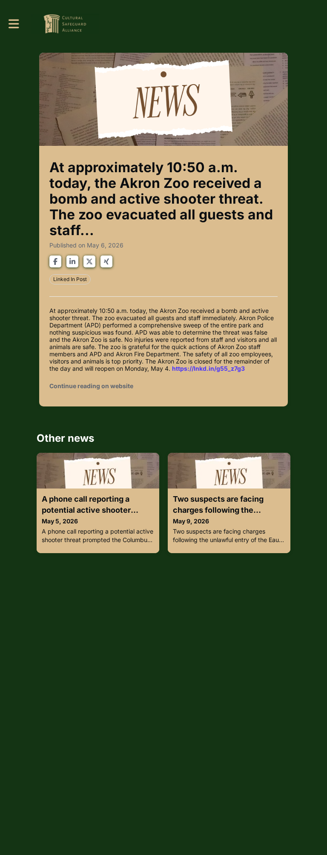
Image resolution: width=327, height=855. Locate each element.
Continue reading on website (91, 385)
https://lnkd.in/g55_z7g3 (208, 368)
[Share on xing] (106, 261)
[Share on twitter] (89, 261)
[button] (14, 23)
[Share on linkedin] (72, 261)
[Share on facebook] (55, 261)
